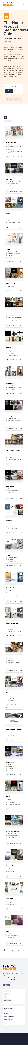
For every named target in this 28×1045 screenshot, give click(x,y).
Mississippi (10, 386)
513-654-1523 (11, 149)
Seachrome (9, 249)
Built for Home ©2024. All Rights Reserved (11, 1036)
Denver (9, 695)
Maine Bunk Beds (11, 588)
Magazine (6, 994)
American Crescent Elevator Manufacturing (14, 382)
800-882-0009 (11, 629)
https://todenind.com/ (12, 557)
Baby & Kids (11, 601)
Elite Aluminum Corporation (14, 729)
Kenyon (8, 214)
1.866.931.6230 (11, 422)
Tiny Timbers (9, 898)
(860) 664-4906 (11, 221)
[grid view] (5, 117)
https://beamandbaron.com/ (13, 662)
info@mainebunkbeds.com (13, 597)
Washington (10, 488)
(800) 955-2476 (11, 255)
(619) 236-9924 (11, 937)
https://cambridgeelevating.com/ (14, 420)
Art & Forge (9, 521)
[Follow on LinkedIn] (9, 985)
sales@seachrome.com (13, 257)
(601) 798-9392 (11, 389)
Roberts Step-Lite (11, 313)
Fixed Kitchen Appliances (14, 704)
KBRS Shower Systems (12, 284)
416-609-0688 (11, 802)
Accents (11, 876)
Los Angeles (10, 181)
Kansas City (13, 453)
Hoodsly (8, 692)
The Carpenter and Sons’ (13, 450)
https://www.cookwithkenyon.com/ (14, 218)
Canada (9, 799)
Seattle (19, 181)
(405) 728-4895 (11, 319)
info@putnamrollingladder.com (14, 631)
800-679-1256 (11, 559)
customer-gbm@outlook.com (14, 804)
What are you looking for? (10, 86)
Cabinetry (11, 498)
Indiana (9, 901)
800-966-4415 (11, 904)
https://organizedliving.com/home (14, 147)
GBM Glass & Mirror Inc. (13, 797)
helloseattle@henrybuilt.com (14, 187)
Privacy (23, 1036)
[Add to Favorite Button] (21, 128)
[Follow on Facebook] (4, 985)
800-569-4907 (11, 871)
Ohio (14, 144)
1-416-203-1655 (11, 768)
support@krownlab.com (13, 355)
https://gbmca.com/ (12, 801)
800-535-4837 (11, 735)
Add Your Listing (8, 1013)
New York (16, 181)
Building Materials (13, 191)
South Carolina (11, 286)
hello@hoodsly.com (12, 700)
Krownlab (8, 347)
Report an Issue (7, 1000)
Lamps (10, 325)
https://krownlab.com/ (12, 351)
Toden (8, 555)
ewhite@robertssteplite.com (14, 320)
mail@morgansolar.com (13, 770)
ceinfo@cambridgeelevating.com (15, 423)
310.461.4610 (10, 185)
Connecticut (10, 216)
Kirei (7, 931)
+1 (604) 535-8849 (12, 837)
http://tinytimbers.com (12, 902)
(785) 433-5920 (11, 457)
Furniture (11, 565)
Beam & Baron (10, 658)
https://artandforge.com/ (13, 525)
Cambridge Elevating (12, 416)
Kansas (9, 453)
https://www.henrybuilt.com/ (14, 183)
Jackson (9, 626)
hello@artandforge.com (13, 528)
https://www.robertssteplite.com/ (14, 317)
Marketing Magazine (9, 1016)
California (10, 252)
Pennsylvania (11, 660)
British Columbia (11, 833)
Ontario (14, 418)
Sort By (7, 121)
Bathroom (11, 261)
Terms (20, 1036)
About (5, 997)
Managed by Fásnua (21, 1040)
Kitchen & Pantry (12, 227)
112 (19, 950)
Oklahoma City (11, 315)
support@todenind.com (13, 561)
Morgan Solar (10, 762)
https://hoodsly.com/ (12, 696)
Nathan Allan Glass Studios (13, 831)
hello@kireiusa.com (12, 939)
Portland (13, 350)
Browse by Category (14, 99)
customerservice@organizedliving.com (15, 152)
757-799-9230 (11, 526)
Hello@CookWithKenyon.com (14, 222)
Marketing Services (8, 1019)
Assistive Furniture (13, 157)
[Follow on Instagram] (7, 985)
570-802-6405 (11, 664)
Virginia (9, 523)
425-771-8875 (11, 492)
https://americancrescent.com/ (14, 387)
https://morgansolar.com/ (13, 766)
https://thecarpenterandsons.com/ (14, 455)
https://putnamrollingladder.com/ (14, 627)
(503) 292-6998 (11, 353)
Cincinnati (10, 144)
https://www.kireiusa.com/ (13, 935)
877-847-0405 (11, 698)
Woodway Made (10, 486)
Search (9, 91)
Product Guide (7, 991)
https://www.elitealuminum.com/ (14, 733)
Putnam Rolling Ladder (12, 623)
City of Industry (15, 252)
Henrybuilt (9, 179)
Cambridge (10, 418)
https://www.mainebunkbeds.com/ (14, 593)
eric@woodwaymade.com (13, 494)
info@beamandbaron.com (13, 665)
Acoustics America (11, 866)
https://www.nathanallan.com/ (14, 835)
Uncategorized (12, 909)
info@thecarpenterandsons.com (14, 459)
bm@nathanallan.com (12, 839)
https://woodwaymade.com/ (13, 490)
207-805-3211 (11, 595)
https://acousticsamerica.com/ (14, 870)
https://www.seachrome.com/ (14, 253)
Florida (9, 732)
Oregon (9, 350)
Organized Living (11, 142)
